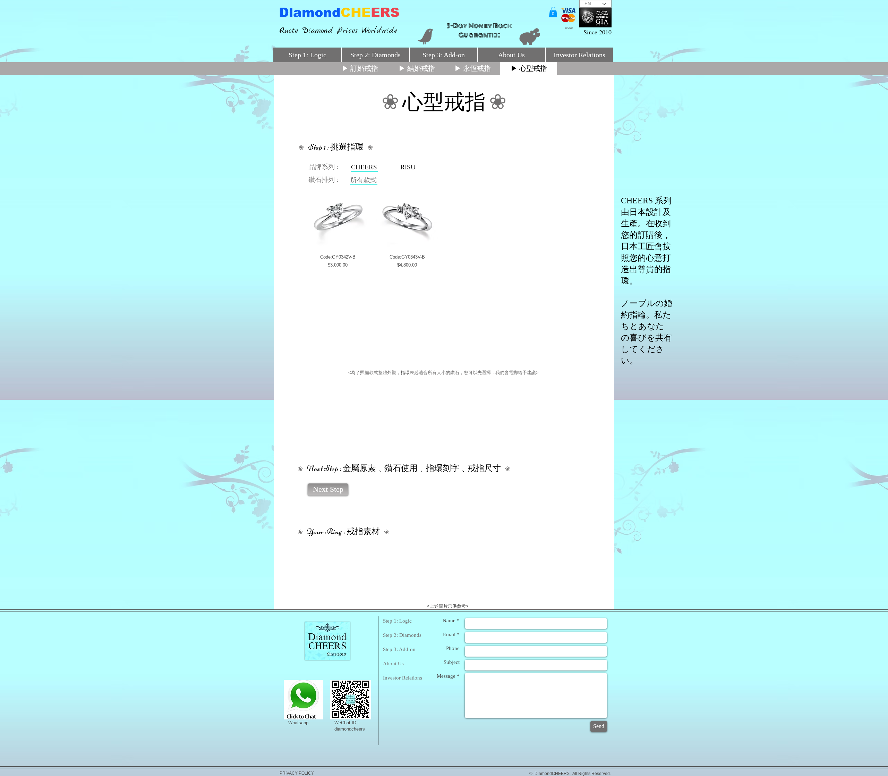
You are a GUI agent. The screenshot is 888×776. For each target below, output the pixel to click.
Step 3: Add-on (399, 649)
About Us (393, 663)
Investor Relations (402, 678)
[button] (553, 12)
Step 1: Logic (397, 621)
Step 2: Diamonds (402, 635)
